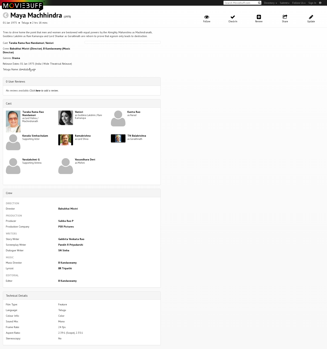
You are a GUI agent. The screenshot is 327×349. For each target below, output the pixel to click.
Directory (269, 3)
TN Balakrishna (136, 135)
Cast (9, 103)
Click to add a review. (44, 90)
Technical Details (17, 295)
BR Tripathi (65, 268)
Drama (16, 58)
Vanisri (49, 43)
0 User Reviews (15, 81)
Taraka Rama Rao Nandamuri (26, 43)
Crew (9, 193)
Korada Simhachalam (35, 135)
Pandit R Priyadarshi (70, 244)
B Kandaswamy (67, 262)
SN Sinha (63, 250)
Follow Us (298, 3)
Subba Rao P (65, 221)
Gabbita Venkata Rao (71, 239)
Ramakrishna (83, 135)
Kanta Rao (133, 112)
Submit (284, 3)
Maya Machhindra (36, 15)
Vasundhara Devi (85, 159)
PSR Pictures (66, 226)
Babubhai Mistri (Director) (26, 48)
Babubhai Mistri (68, 208)
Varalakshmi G (31, 159)
